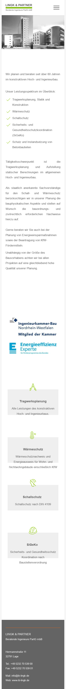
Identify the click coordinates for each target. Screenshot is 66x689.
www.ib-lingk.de (20, 680)
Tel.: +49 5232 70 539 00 (19, 663)
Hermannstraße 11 (16, 651)
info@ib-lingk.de (20, 675)
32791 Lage (12, 656)
